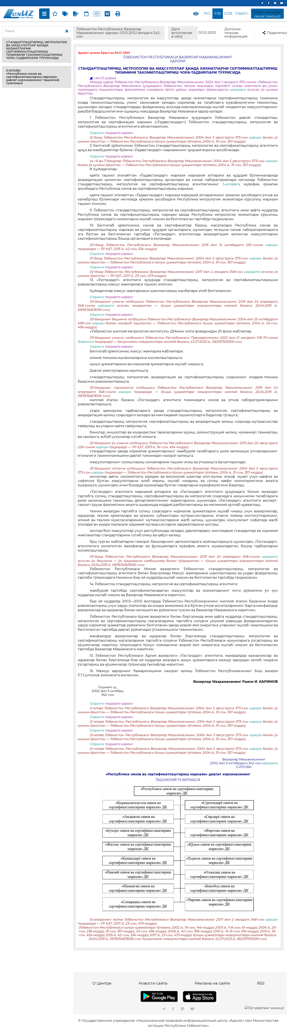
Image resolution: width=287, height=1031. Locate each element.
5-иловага (231, 184)
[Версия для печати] (118, 13)
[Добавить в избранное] (55, 13)
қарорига (238, 90)
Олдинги (97, 133)
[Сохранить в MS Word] (107, 13)
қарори (256, 137)
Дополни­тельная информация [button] (236, 32)
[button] (36, 50)
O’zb (228, 14)
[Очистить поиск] (67, 31)
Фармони (86, 342)
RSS (261, 983)
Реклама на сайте (212, 983)
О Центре (101, 983)
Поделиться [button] (275, 33)
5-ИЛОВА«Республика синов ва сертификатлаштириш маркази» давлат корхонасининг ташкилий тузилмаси (32, 77)
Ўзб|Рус (242, 14)
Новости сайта (153, 983)
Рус (207, 14)
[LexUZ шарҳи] (76, 13)
